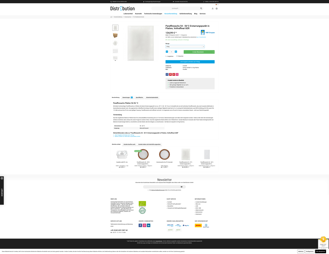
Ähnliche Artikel (116, 144)
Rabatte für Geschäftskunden (119, 1)
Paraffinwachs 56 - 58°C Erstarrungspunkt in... (143, 163)
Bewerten (180, 56)
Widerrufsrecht (199, 210)
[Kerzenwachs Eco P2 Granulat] (164, 154)
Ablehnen (300, 251)
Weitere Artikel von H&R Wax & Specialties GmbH (127, 136)
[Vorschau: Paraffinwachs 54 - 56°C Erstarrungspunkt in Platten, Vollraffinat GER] (115, 28)
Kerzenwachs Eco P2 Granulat (164, 162)
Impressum (199, 214)
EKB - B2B (198, 208)
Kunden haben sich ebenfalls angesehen (149, 144)
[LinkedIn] (148, 225)
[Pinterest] (170, 74)
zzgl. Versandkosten (201, 37)
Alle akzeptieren (320, 251)
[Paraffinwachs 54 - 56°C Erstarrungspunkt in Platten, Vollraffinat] (207, 154)
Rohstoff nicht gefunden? (174, 204)
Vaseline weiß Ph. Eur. (122, 162)
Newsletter (170, 206)
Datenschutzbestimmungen (158, 190)
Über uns (114, 199)
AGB (197, 206)
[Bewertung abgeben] (183, 30)
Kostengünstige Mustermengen (152, 1)
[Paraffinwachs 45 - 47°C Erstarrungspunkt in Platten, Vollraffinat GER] (185, 154)
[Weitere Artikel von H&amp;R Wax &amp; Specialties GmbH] (208, 32)
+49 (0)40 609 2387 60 (119, 230)
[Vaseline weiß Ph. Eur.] (122, 154)
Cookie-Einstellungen (201, 202)
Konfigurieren (309, 251)
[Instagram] (177, 74)
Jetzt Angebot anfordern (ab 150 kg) (190, 61)
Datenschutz (199, 212)
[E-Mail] (173, 74)
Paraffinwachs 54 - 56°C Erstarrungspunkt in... (206, 163)
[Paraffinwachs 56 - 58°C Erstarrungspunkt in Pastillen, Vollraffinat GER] (143, 154)
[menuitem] (216, 8)
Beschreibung (115, 97)
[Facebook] (167, 74)
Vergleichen (170, 56)
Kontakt (169, 202)
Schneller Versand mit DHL (181, 1)
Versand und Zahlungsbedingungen (176, 208)
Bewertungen (127, 97)
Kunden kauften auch (129, 144)
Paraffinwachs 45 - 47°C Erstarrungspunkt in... (185, 163)
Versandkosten (158, 241)
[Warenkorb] (216, 8)
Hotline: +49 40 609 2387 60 (211, 1)
